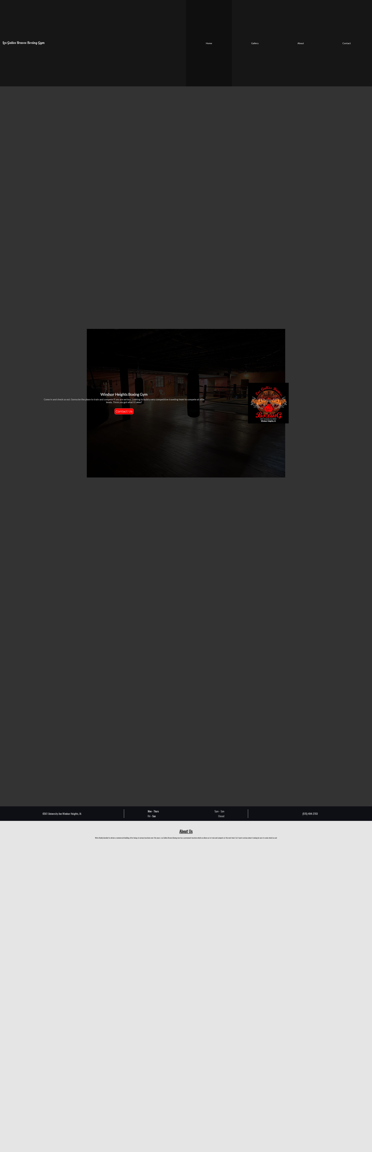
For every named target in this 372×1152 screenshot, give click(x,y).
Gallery (255, 43)
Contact (346, 43)
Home (209, 43)
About (301, 43)
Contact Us (124, 411)
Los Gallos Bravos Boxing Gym (23, 43)
